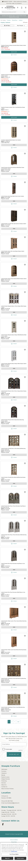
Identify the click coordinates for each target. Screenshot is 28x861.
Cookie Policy (14, 851)
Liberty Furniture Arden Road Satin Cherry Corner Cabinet (12, 196)
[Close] (26, 844)
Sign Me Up (14, 754)
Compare (15, 54)
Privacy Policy (14, 842)
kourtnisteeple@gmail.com (12, 803)
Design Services (5, 779)
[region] (14, 851)
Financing (4, 781)
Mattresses (4, 769)
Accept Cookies (20, 858)
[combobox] (20, 25)
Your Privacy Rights (13, 854)
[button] (2, 7)
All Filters (8, 25)
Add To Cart (14, 51)
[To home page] (10, 7)
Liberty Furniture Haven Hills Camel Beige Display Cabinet (12, 251)
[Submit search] (24, 12)
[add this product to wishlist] (25, 31)
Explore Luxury (5, 777)
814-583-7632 (9, 801)
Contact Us (4, 786)
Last (18, 721)
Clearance (4, 773)
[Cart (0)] (25, 7)
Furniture (9, 20)
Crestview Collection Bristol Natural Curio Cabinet (11, 140)
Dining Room (14, 20)
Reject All (7, 858)
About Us (3, 784)
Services (3, 782)
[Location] (17, 7)
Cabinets (20, 20)
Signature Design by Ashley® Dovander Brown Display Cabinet (13, 45)
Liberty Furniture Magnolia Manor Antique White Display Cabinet (13, 363)
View (14, 144)
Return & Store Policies (7, 788)
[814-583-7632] (21, 7)
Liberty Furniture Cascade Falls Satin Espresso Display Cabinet (13, 223)
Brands (3, 775)
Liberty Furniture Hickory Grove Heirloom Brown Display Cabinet (13, 278)
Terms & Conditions (14, 839)
